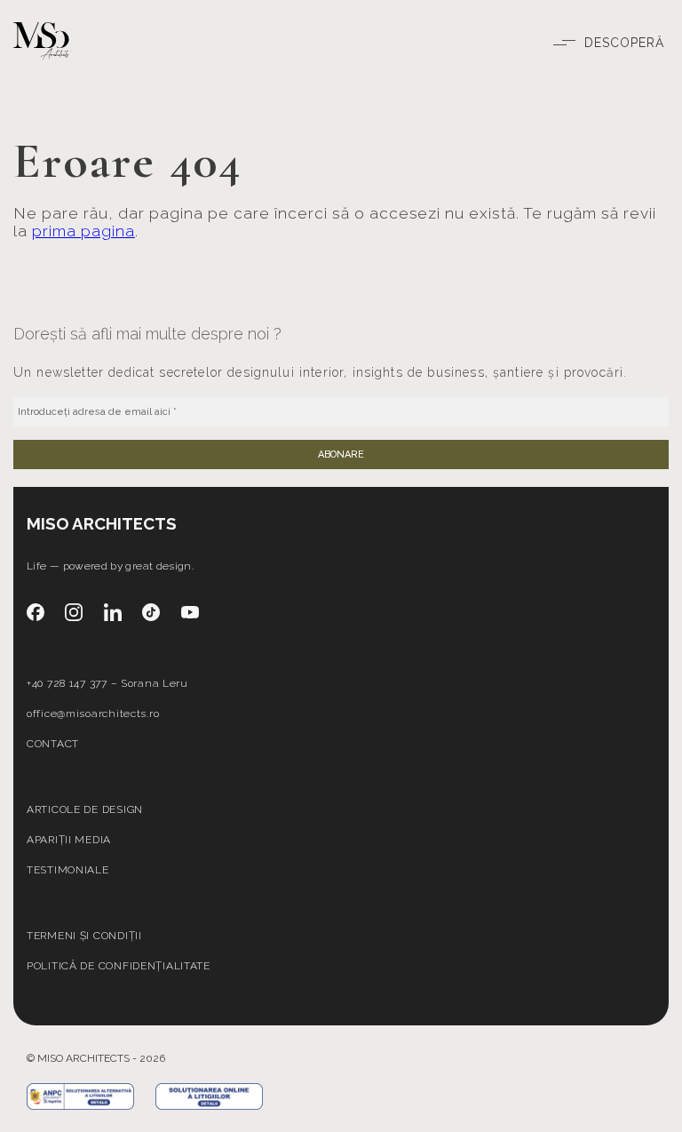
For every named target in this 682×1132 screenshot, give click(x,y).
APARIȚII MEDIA (69, 839)
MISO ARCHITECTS (102, 523)
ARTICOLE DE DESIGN (85, 809)
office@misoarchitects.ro (93, 713)
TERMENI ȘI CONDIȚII (84, 935)
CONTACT (53, 743)
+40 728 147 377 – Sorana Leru (107, 683)
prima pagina (83, 231)
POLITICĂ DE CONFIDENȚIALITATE (118, 966)
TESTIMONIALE (68, 870)
